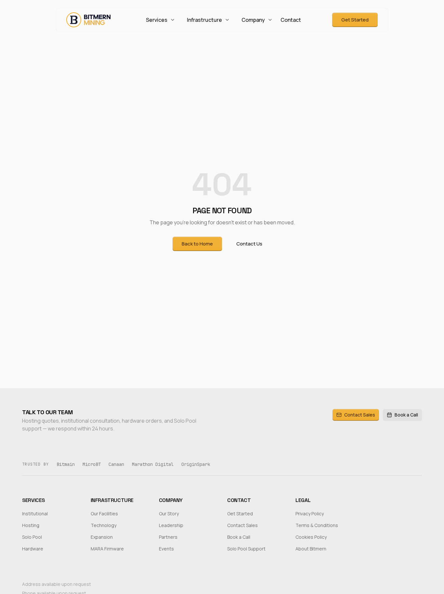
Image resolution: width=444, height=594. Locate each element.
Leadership (171, 525)
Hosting (30, 525)
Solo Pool (32, 537)
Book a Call (406, 415)
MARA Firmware (107, 549)
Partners (168, 537)
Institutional (35, 513)
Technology (103, 525)
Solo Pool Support (246, 549)
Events (166, 549)
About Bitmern (310, 549)
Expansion (102, 537)
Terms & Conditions (316, 525)
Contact (291, 19)
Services (156, 19)
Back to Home (197, 243)
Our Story (169, 513)
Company (253, 19)
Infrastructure (204, 19)
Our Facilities (104, 513)
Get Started (355, 19)
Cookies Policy (311, 537)
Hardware (32, 549)
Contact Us (249, 243)
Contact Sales (359, 415)
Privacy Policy (309, 513)
